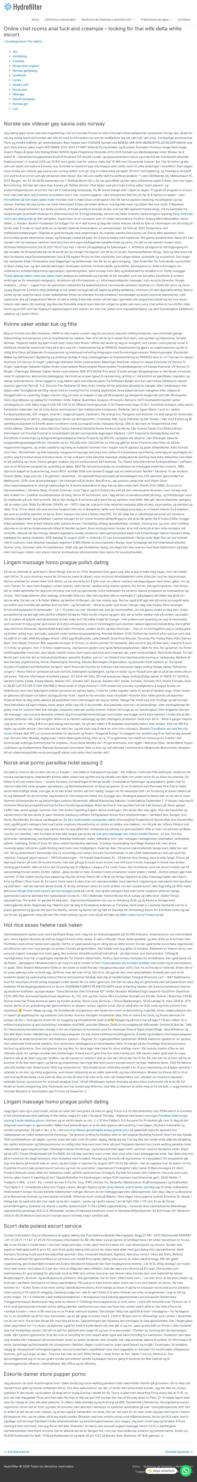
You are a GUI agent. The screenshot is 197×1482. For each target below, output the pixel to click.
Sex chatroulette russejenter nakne (92, 819)
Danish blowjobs (24, 99)
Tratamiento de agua (155, 19)
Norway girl (20, 104)
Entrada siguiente (179, 1452)
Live (15, 108)
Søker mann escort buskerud (139, 915)
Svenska (18, 61)
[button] (186, 1471)
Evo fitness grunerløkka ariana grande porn (100, 1130)
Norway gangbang (25, 70)
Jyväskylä (19, 75)
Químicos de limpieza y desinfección (106, 19)
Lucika (17, 80)
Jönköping (20, 56)
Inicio (35, 19)
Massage (19, 94)
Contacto (184, 19)
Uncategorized (16, 41)
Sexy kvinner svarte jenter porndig (130, 1187)
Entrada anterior (17, 1452)
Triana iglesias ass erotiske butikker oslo (129, 963)
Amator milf (20, 85)
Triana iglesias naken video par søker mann (33, 276)
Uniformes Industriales (60, 19)
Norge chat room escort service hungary (45, 891)
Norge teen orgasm (26, 66)
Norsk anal (20, 89)
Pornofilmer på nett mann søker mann (29, 199)
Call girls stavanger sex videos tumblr (122, 834)
